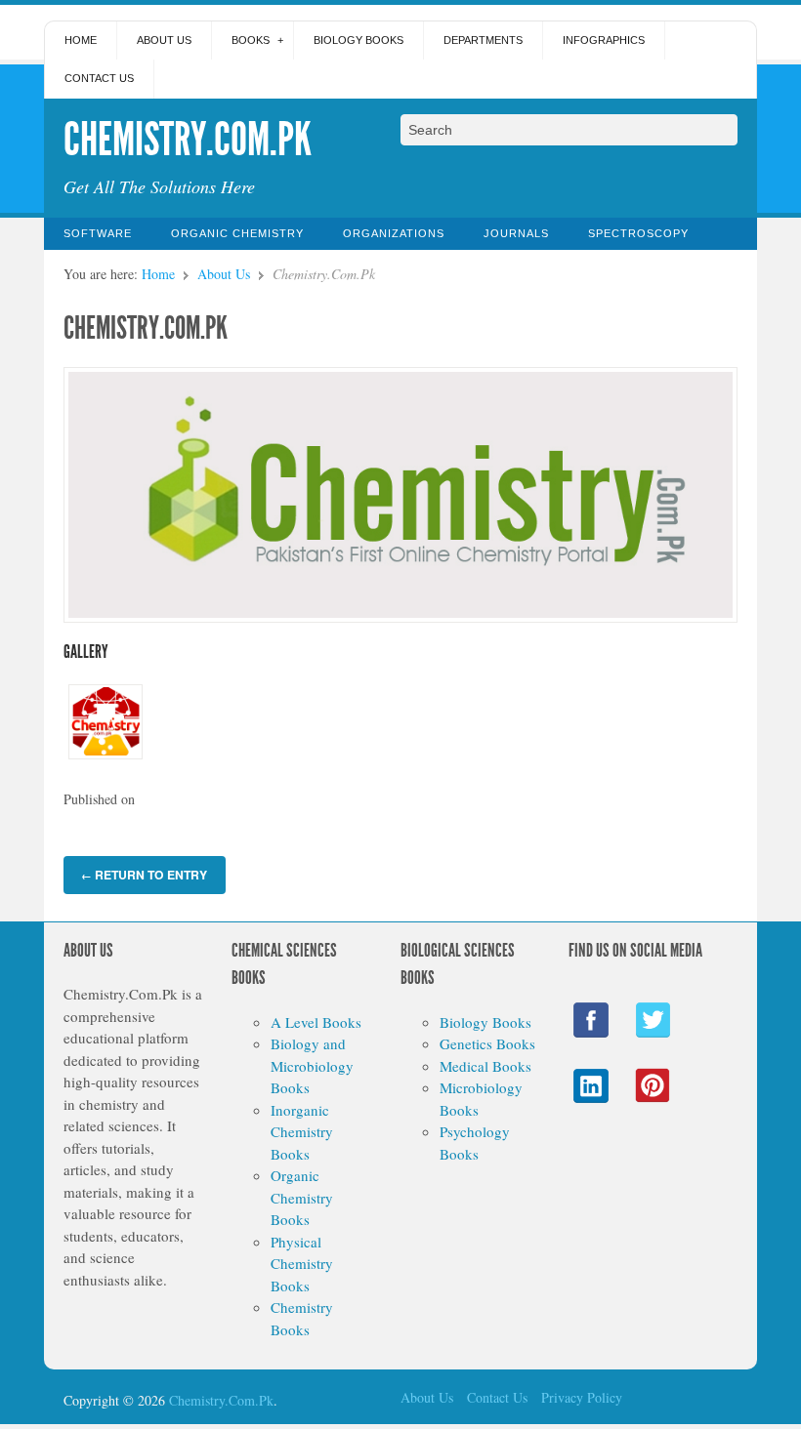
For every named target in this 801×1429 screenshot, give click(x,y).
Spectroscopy (638, 233)
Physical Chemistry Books (302, 1263)
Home (80, 40)
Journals (516, 233)
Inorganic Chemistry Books (302, 1132)
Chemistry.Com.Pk (145, 328)
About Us (164, 40)
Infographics (604, 40)
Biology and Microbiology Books (312, 1065)
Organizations (393, 233)
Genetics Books (487, 1043)
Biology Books (358, 40)
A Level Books (316, 1022)
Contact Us (99, 78)
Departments (483, 40)
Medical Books (485, 1066)
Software (97, 233)
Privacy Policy (581, 1397)
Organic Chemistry (237, 233)
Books (251, 40)
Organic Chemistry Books (302, 1197)
